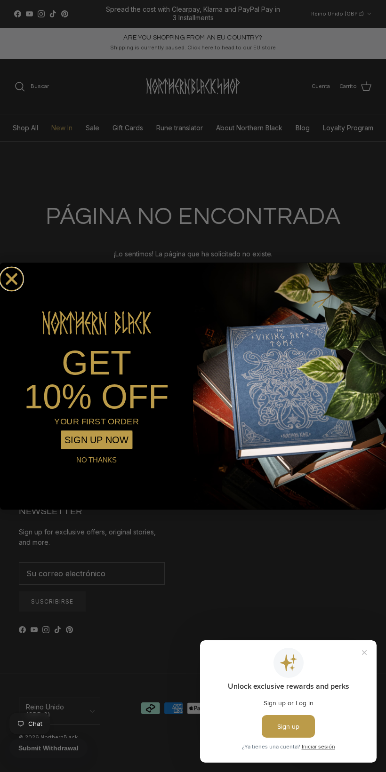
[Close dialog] (11, 278)
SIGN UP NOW (96, 439)
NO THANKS (96, 459)
